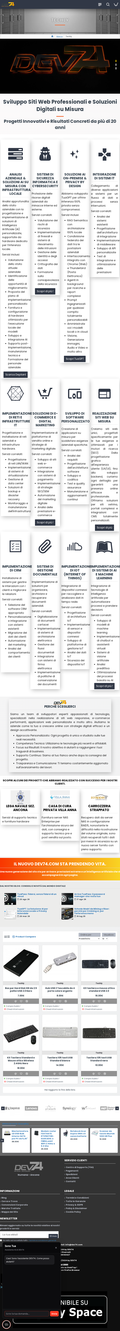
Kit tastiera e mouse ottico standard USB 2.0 (99, 989)
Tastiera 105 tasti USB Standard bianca (60, 1059)
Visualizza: (109, 934)
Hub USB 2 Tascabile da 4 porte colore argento (60, 989)
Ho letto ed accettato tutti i (29, 1240)
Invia (54, 1313)
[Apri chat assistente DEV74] (6, 1324)
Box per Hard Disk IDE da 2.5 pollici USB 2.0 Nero (21, 989)
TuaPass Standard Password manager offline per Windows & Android (17, 1138)
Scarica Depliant (15, 375)
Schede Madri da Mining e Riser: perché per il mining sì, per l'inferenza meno (91, 911)
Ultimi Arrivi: (9, 1123)
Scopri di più (104, 528)
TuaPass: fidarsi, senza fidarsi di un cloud (36, 895)
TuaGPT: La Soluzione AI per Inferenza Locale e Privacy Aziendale (32, 911)
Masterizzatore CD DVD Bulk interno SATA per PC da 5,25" (49, 1135)
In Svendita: (22, 1123)
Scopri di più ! (45, 291)
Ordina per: (86, 934)
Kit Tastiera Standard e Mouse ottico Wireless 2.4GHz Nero (21, 1060)
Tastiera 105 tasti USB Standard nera (99, 1059)
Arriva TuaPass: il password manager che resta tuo (89, 895)
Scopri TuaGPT (75, 359)
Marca (59, 36)
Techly (21, 983)
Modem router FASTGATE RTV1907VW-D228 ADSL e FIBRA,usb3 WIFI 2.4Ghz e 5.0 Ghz (77, 1138)
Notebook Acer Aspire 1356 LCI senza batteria (108, 1134)
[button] (3, 1108)
